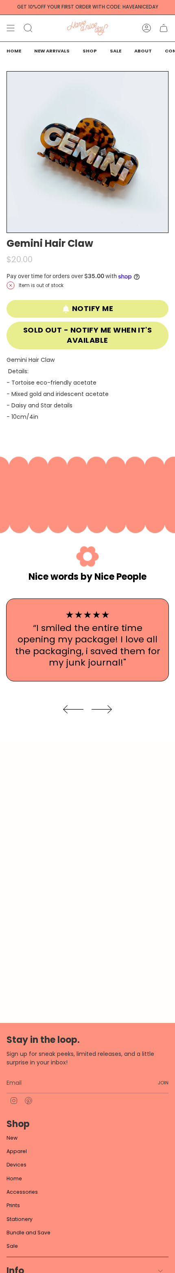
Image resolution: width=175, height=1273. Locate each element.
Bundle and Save (28, 1232)
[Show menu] (10, 28)
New (12, 1137)
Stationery (20, 1219)
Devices (16, 1164)
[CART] (163, 28)
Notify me (92, 308)
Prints (13, 1205)
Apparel (17, 1151)
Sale (12, 1246)
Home (14, 1178)
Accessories (22, 1191)
